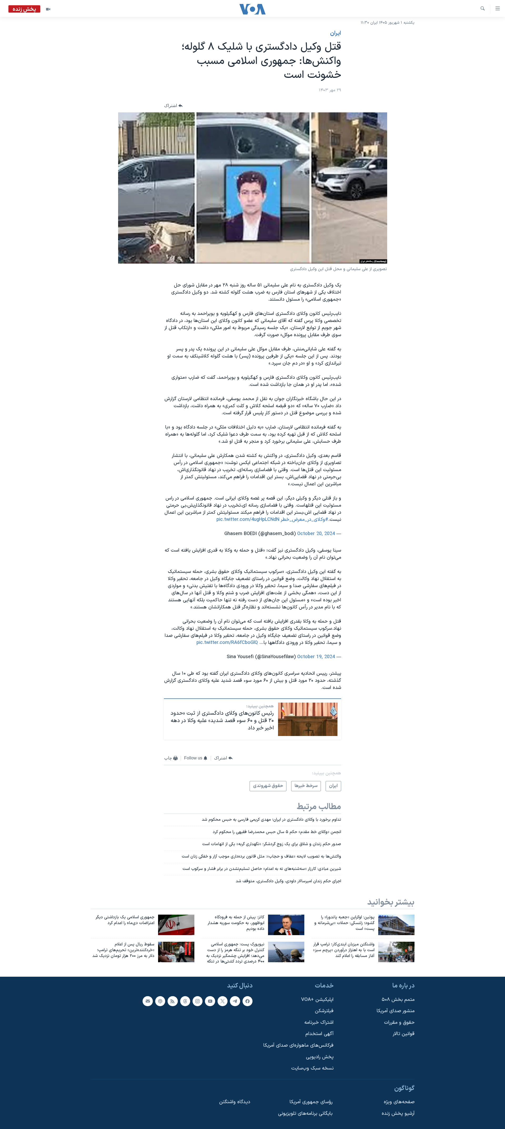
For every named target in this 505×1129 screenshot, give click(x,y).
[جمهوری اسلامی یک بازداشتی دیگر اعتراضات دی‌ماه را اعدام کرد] (176, 925)
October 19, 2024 (316, 657)
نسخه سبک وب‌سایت (312, 1068)
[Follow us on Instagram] (198, 1001)
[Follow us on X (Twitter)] (223, 1001)
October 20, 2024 (316, 533)
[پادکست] (160, 1001)
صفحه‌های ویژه (399, 1102)
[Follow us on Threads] (185, 1001)
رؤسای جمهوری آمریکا (311, 1102)
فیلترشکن (324, 1011)
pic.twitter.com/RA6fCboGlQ (227, 642)
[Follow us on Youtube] (210, 1001)
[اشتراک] (148, 1001)
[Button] (173, 105)
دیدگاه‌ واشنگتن (234, 1102)
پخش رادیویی (320, 1057)
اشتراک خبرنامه (319, 1022)
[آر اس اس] (173, 1001)
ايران (335, 33)
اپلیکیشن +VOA (317, 999)
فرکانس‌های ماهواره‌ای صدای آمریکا (298, 1045)
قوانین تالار (404, 1034)
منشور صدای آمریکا (396, 1011)
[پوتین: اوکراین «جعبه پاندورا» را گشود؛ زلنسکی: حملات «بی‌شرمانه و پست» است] (396, 925)
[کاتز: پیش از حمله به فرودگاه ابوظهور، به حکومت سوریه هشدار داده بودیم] (286, 925)
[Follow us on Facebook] (247, 1001)
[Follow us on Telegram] (235, 1001)
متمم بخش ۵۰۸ (398, 999)
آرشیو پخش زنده (398, 1113)
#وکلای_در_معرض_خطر (304, 519)
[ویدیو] (48, 9)
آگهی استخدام (319, 1034)
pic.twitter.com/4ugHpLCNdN (247, 519)
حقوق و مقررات (399, 1022)
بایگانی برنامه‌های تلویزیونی (305, 1113)
